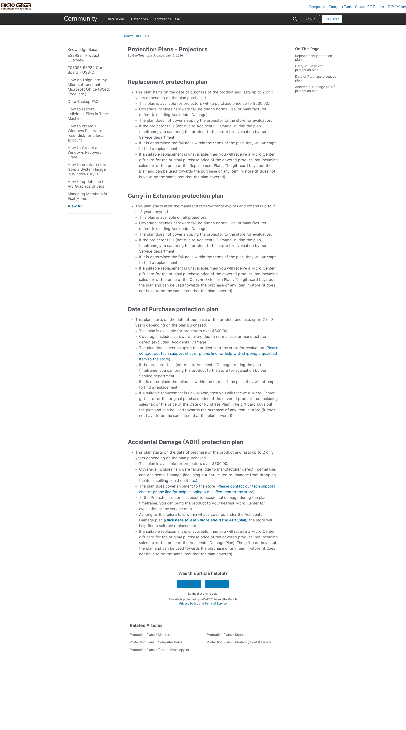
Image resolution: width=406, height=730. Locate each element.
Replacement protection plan (313, 57)
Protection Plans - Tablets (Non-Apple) (159, 650)
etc (192, 480)
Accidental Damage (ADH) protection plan (315, 89)
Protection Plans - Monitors (150, 635)
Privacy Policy (188, 603)
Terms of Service (216, 603)
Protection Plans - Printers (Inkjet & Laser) (239, 642)
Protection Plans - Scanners (228, 635)
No (217, 584)
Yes (189, 584)
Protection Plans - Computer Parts (156, 642)
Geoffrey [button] (138, 55)
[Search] (295, 19)
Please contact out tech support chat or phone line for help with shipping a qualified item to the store (208, 353)
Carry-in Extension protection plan (309, 68)
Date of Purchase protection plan (316, 78)
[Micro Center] (81, 19)
